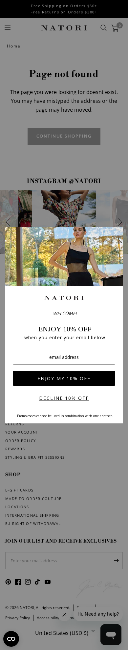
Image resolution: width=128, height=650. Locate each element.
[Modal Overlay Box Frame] (64, 325)
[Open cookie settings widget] (11, 639)
